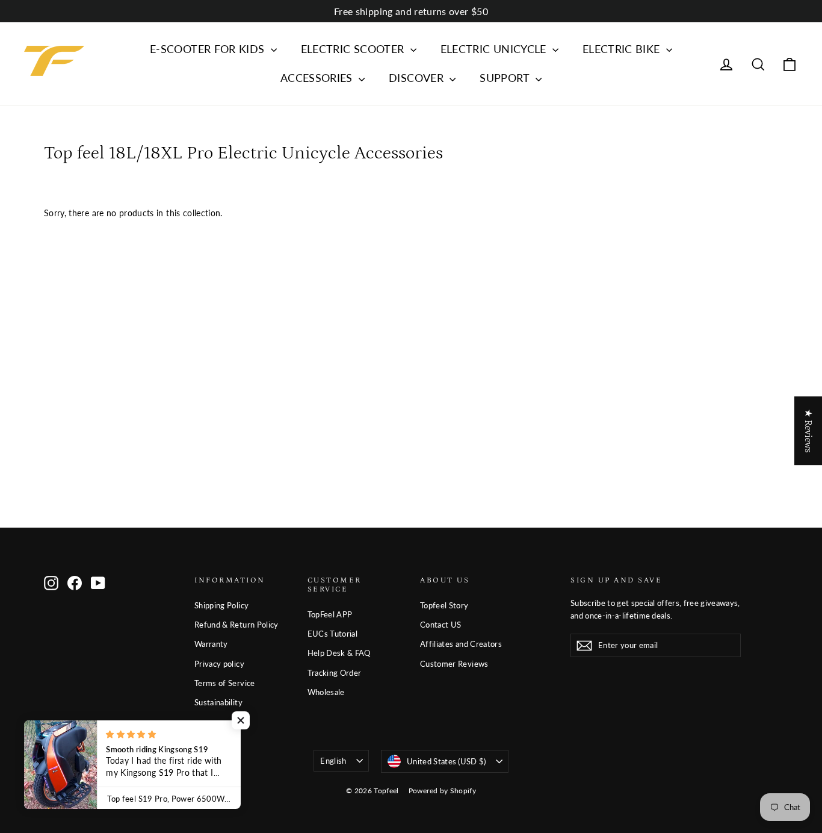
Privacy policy (219, 664)
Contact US (441, 624)
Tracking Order (334, 673)
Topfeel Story (444, 605)
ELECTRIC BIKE (623, 48)
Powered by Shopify (442, 790)
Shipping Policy (221, 605)
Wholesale (326, 692)
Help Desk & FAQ (339, 653)
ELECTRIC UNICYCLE (494, 48)
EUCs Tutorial (332, 633)
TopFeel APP (330, 614)
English (333, 761)
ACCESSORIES (318, 77)
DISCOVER (418, 77)
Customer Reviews (454, 664)
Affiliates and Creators (461, 644)
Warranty (211, 644)
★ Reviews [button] (808, 430)
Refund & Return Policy (236, 624)
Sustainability (218, 702)
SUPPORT (506, 77)
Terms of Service (224, 683)
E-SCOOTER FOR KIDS (209, 48)
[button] (241, 720)
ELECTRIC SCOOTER (354, 48)
